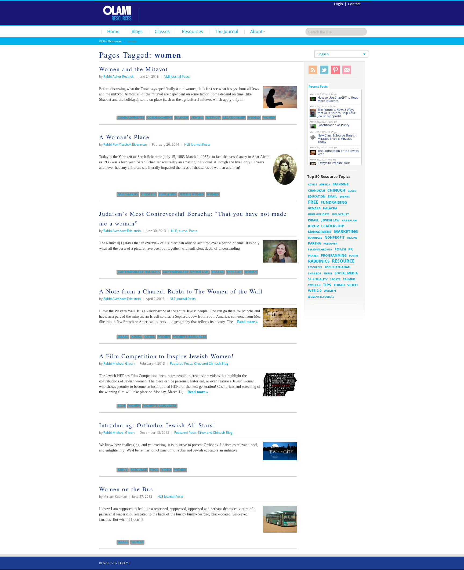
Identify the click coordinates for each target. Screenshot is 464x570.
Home (113, 31)
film (121, 405)
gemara (314, 208)
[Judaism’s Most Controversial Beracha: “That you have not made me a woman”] (278, 253)
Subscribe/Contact (346, 70)
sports (335, 279)
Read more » (247, 322)
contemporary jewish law (186, 272)
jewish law (330, 220)
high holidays (318, 214)
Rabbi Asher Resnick (118, 76)
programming (334, 255)
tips (327, 284)
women (269, 117)
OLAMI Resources (110, 41)
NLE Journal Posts (177, 76)
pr (350, 249)
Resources (192, 31)
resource (138, 469)
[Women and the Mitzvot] (278, 99)
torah (339, 285)
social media (346, 273)
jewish (197, 117)
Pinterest (335, 70)
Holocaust (340, 214)
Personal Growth (320, 249)
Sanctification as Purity (333, 125)
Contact (354, 3)
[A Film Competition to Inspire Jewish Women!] (278, 386)
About (256, 31)
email (332, 196)
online (352, 237)
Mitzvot (213, 117)
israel (123, 336)
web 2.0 (314, 290)
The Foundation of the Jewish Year (338, 152)
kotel (149, 336)
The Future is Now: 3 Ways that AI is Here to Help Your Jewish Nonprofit (336, 112)
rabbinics (318, 261)
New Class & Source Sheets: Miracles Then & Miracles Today (337, 138)
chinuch (148, 194)
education (167, 194)
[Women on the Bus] (278, 521)
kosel (136, 336)
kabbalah (349, 220)
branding (340, 184)
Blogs (137, 31)
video (166, 469)
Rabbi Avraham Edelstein (122, 230)
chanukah (316, 190)
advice (312, 184)
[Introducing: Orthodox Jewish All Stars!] (278, 453)
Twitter (324, 70)
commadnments (131, 117)
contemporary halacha (139, 272)
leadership (332, 225)
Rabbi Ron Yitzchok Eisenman (125, 144)
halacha (330, 208)
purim (353, 255)
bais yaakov (128, 194)
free (313, 202)
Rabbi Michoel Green (119, 363)
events (344, 196)
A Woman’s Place (124, 137)
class (352, 190)
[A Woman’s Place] (283, 171)
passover (330, 243)
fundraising (334, 202)
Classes (162, 31)
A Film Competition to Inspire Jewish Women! (166, 356)
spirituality (318, 279)
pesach (340, 249)
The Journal (226, 31)
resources (315, 267)
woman (254, 117)
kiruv (123, 469)
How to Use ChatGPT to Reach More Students (339, 99)
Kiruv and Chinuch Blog (211, 363)
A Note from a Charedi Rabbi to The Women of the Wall (181, 291)
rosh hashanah (337, 267)
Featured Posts (181, 363)
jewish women (191, 194)
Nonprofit (335, 237)
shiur (328, 273)
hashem (181, 117)
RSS (313, 70)
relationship (234, 117)
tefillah (234, 272)
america (324, 184)
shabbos (314, 273)
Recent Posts (318, 86)
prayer (218, 272)
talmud (349, 279)
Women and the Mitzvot (133, 69)
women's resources (189, 336)
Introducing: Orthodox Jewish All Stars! (157, 425)
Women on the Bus (126, 489)
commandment (159, 117)
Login (338, 3)
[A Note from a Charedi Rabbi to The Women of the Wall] (278, 319)
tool (154, 469)
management (320, 232)
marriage (315, 237)
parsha (314, 243)
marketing (346, 231)
